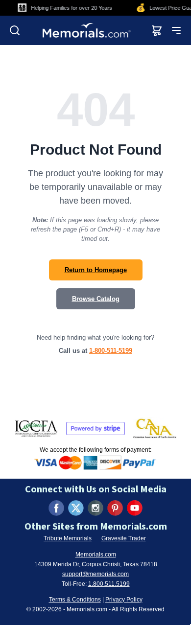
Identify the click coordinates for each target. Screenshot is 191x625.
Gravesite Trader (123, 538)
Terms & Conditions (75, 599)
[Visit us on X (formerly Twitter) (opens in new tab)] (76, 508)
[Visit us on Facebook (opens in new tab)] (56, 508)
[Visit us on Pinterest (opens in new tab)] (115, 508)
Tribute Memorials (68, 538)
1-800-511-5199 (110, 350)
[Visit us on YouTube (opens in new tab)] (135, 508)
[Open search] (15, 30)
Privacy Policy (124, 599)
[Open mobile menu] (176, 30)
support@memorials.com (95, 574)
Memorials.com (95, 554)
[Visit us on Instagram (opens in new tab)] (95, 508)
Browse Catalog (95, 298)
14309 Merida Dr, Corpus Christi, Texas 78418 (95, 564)
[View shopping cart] (157, 30)
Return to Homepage (96, 270)
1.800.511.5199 (109, 583)
